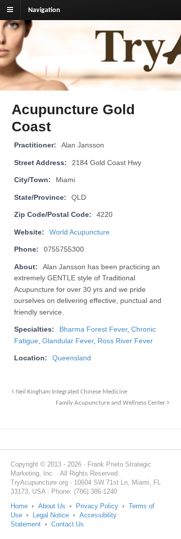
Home (19, 506)
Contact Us (67, 524)
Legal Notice (51, 515)
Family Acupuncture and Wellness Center (111, 403)
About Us (51, 506)
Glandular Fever (68, 341)
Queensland (71, 358)
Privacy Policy (97, 506)
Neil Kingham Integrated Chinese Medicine (70, 392)
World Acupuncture (79, 232)
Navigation (44, 10)
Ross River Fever (125, 341)
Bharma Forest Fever (93, 329)
